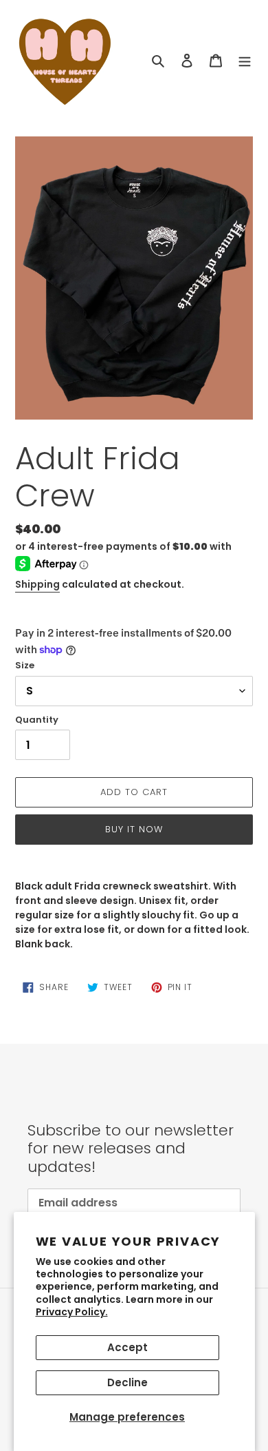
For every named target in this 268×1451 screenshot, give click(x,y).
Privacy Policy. (72, 1312)
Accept (127, 1347)
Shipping (37, 584)
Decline (127, 1382)
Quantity (36, 719)
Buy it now (134, 829)
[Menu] (244, 60)
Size (24, 665)
